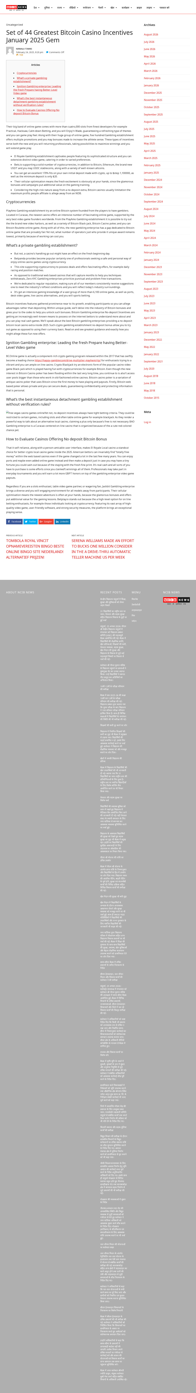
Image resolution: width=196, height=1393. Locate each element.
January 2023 (151, 332)
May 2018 (149, 390)
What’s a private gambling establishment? (30, 79)
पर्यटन (134, 621)
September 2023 (153, 281)
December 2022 (153, 339)
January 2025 (151, 172)
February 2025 (152, 165)
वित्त (133, 615)
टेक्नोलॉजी (136, 604)
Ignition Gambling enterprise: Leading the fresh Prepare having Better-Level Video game (37, 90)
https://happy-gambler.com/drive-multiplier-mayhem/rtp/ (68, 360)
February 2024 (152, 252)
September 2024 (153, 201)
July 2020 (149, 368)
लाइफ (149, 7)
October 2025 (151, 107)
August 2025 (151, 121)
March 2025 (150, 158)
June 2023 (149, 303)
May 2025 (149, 143)
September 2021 (153, 361)
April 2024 (150, 238)
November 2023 (153, 274)
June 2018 (149, 383)
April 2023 (150, 318)
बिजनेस (135, 599)
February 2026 (152, 78)
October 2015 (151, 397)
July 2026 (149, 42)
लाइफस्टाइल (137, 610)
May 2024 (149, 230)
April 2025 (150, 151)
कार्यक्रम (125, 7)
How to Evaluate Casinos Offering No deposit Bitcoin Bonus (36, 111)
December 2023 (153, 267)
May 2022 (149, 347)
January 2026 (151, 85)
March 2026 (150, 71)
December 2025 (153, 92)
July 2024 (149, 216)
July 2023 (149, 296)
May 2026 (149, 56)
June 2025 (149, 136)
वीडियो (72, 7)
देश (35, 7)
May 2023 (149, 310)
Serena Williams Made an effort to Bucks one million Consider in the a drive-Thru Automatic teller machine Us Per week (103, 549)
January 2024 (151, 259)
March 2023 (150, 325)
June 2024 (149, 223)
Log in (147, 422)
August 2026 (151, 34)
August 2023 (151, 288)
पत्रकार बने (164, 7)
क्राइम (139, 7)
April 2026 (150, 63)
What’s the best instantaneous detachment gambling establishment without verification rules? (34, 102)
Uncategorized (14, 24)
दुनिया (47, 7)
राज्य (59, 7)
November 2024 (153, 187)
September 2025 (153, 114)
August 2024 (151, 209)
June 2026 (149, 49)
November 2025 (153, 100)
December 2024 (153, 179)
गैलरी (100, 7)
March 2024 (150, 245)
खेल (112, 7)
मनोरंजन (87, 7)
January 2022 (151, 354)
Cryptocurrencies (27, 73)
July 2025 (149, 129)
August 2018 (151, 376)
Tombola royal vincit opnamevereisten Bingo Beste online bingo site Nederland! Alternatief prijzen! (35, 549)
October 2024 (151, 194)
